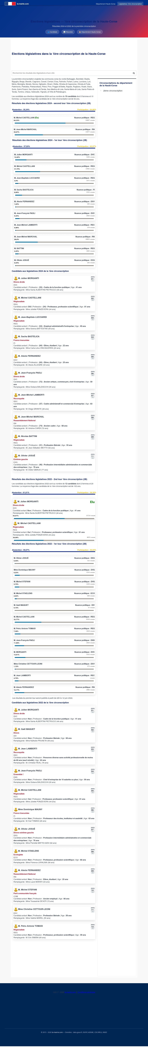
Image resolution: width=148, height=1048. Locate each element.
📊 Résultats (68, 32)
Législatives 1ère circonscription (130, 4)
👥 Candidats (52, 32)
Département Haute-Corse (105, 4)
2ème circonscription (112, 90)
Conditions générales (86, 992)
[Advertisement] (74, 63)
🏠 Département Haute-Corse (90, 32)
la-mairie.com (70, 992)
